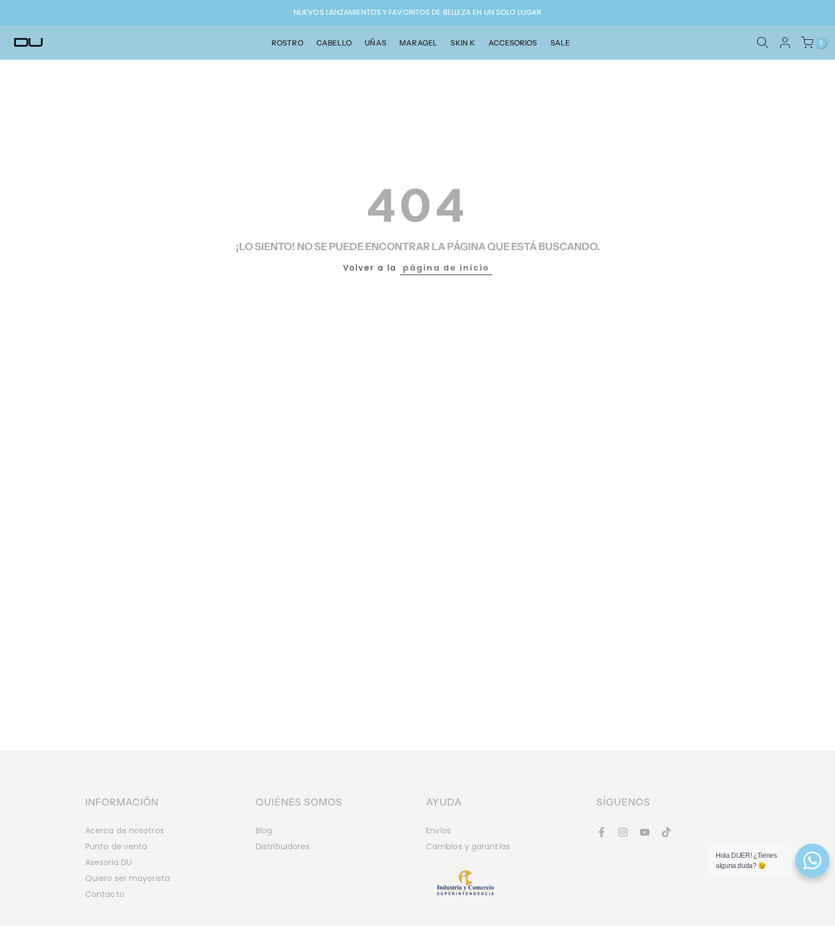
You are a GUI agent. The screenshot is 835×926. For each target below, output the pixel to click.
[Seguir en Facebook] (601, 832)
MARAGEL (418, 42)
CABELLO (334, 42)
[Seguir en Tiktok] (666, 832)
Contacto (104, 894)
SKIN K (462, 42)
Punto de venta (116, 846)
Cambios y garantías (468, 846)
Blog (264, 830)
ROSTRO (287, 42)
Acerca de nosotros (124, 830)
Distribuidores (283, 846)
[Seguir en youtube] (645, 832)
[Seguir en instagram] (623, 832)
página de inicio (446, 267)
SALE (560, 42)
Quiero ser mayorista (127, 878)
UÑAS (375, 42)
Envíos (439, 830)
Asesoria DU (108, 862)
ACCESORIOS (513, 42)
